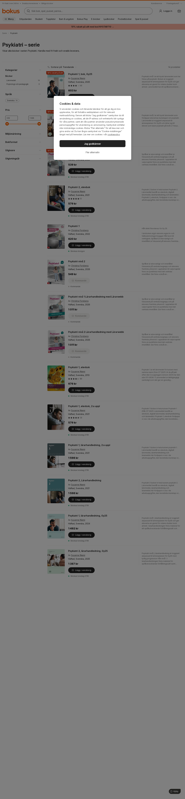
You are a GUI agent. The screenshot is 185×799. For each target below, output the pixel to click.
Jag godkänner (92, 143)
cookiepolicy (114, 134)
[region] (92, 128)
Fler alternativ (93, 152)
